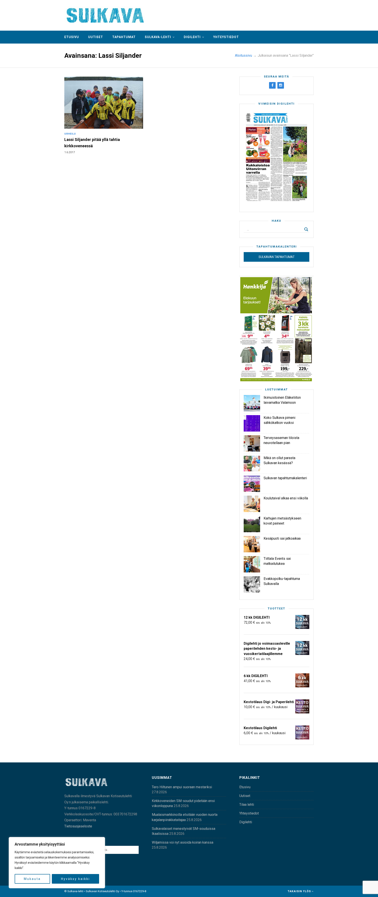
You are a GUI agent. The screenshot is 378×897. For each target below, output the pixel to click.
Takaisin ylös (300, 891)
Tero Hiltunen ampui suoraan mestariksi (182, 787)
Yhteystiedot (226, 37)
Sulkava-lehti (158, 37)
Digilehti (192, 37)
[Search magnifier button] (306, 229)
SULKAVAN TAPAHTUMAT (277, 257)
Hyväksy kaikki (75, 879)
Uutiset (95, 37)
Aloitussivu (243, 55)
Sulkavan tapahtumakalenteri (285, 478)
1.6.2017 (69, 152)
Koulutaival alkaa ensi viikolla (286, 498)
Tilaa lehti (246, 804)
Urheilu (70, 133)
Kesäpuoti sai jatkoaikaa (282, 538)
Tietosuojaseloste (78, 826)
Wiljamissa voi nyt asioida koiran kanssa (182, 842)
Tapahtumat (124, 37)
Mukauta (32, 879)
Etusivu (71, 37)
